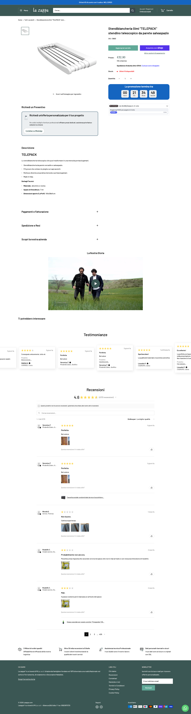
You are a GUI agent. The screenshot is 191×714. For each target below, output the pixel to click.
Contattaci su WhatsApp (34, 131)
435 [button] (100, 634)
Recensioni (113, 675)
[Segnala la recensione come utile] (151, 449)
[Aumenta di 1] (131, 78)
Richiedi (148, 688)
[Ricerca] (132, 10)
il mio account (145, 11)
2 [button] (90, 634)
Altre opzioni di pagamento (154, 53)
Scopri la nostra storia (26, 679)
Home (20, 20)
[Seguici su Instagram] (101, 706)
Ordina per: (132, 419)
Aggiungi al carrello (123, 48)
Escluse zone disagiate (150, 66)
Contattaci (113, 678)
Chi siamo (112, 671)
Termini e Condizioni (116, 685)
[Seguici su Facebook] (97, 706)
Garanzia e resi (114, 682)
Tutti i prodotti (29, 20)
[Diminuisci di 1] (119, 78)
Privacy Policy (114, 689)
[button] (29, 363)
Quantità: (112, 78)
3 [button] (94, 634)
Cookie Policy (114, 693)
